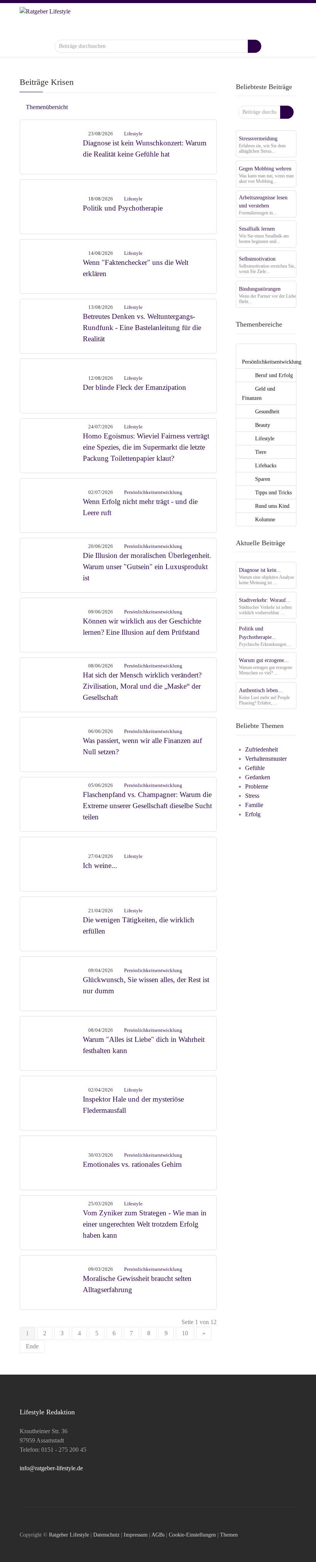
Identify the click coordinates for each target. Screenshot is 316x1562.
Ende (32, 1346)
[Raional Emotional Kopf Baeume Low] (51, 1162)
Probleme (256, 786)
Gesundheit (266, 411)
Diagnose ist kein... (260, 570)
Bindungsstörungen (260, 289)
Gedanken (257, 777)
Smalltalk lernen (257, 229)
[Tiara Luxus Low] (51, 564)
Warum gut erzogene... (264, 660)
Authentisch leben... (260, 690)
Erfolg (253, 814)
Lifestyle (133, 133)
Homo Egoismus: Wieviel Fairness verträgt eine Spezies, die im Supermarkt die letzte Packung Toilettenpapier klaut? (146, 447)
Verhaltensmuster (266, 758)
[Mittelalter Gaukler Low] (51, 684)
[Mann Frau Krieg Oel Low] (51, 863)
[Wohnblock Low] (51, 1281)
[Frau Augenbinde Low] (51, 385)
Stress (252, 795)
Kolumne (264, 519)
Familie (254, 805)
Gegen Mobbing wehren (265, 168)
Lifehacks (265, 465)
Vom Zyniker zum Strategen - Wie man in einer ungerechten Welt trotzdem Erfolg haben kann (145, 1224)
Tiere (260, 452)
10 (185, 1333)
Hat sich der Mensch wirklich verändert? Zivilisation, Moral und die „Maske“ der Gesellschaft (142, 686)
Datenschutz (106, 1535)
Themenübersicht (46, 107)
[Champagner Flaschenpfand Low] (51, 803)
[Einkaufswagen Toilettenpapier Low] (51, 444)
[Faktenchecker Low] (51, 265)
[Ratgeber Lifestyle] (45, 20)
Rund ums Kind (271, 506)
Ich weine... (100, 865)
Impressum (136, 1535)
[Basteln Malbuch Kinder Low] (51, 325)
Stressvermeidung (258, 138)
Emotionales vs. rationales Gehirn (132, 1164)
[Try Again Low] (51, 743)
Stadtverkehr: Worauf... (265, 600)
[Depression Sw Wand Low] (51, 205)
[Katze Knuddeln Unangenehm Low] (51, 1042)
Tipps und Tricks (273, 492)
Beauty (262, 425)
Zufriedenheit (261, 749)
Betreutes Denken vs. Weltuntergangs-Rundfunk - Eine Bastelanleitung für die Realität (142, 327)
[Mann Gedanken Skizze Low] (51, 504)
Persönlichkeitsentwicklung (153, 492)
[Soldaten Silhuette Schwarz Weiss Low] (51, 624)
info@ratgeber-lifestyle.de (51, 1468)
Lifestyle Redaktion (47, 1412)
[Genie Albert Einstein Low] (51, 982)
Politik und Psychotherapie (123, 208)
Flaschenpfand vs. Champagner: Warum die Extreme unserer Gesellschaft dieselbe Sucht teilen (147, 805)
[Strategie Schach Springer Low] (51, 1221)
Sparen (262, 479)
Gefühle (255, 768)
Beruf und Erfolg (273, 375)
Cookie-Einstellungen (192, 1535)
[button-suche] (254, 46)
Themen (229, 1535)
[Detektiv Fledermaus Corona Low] (51, 1102)
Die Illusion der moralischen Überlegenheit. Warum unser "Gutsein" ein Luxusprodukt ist (147, 566)
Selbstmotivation (257, 259)
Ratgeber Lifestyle (69, 1535)
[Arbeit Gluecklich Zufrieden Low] (51, 923)
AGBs (158, 1535)
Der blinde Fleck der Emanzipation (134, 387)
